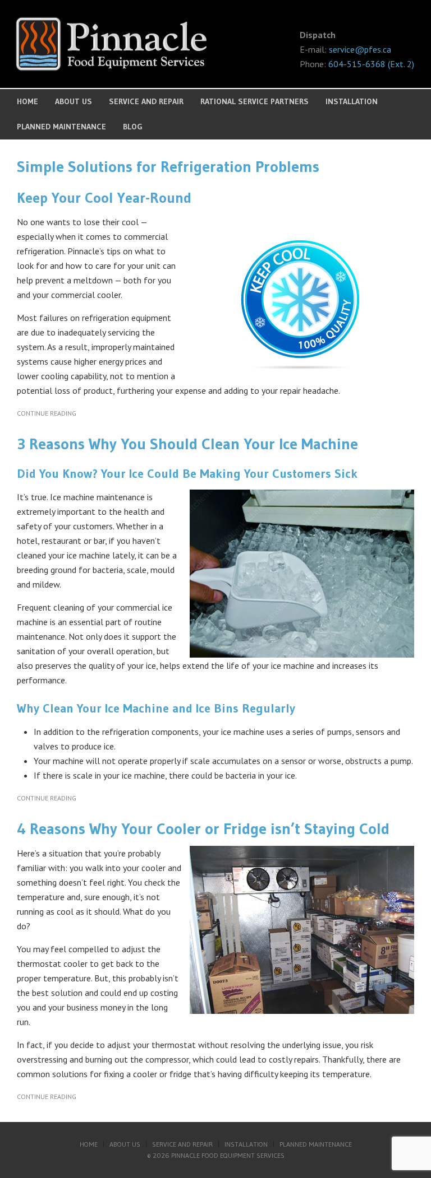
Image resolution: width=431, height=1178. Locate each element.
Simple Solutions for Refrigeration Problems (168, 166)
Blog (133, 127)
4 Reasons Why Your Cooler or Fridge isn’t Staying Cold (203, 828)
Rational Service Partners (254, 101)
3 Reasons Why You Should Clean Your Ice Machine (187, 443)
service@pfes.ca (360, 49)
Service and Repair (146, 101)
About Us (73, 101)
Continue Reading (46, 413)
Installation (351, 101)
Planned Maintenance (61, 127)
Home (27, 101)
